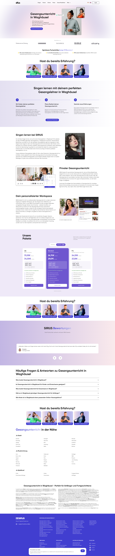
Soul (17, 454)
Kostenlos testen (34, 285)
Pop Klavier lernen (59, 533)
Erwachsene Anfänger (20, 475)
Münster (73, 438)
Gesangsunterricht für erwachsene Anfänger (46, 528)
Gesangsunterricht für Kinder (44, 532)
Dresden (73, 444)
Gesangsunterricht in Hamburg (45, 522)
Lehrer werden (42, 546)
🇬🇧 (90, 2)
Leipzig (17, 442)
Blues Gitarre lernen (76, 532)
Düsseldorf (18, 446)
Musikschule (41, 542)
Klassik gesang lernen (43, 534)
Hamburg (46, 444)
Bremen (73, 446)
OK (82, 550)
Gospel (45, 461)
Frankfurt (74, 442)
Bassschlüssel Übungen (77, 545)
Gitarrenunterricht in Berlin (78, 523)
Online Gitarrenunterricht (77, 524)
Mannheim (74, 440)
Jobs (40, 545)
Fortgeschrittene (75, 473)
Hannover (18, 444)
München (46, 440)
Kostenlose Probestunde (36, 28)
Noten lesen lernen (76, 544)
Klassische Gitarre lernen (77, 533)
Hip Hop (17, 461)
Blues (45, 463)
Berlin (45, 446)
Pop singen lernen (42, 533)
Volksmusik (46, 454)
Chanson (18, 465)
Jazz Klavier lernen (59, 532)
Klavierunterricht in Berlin (61, 522)
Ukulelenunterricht (92, 523)
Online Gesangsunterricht (44, 524)
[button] (69, 3)
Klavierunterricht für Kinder (61, 529)
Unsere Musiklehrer (61, 2)
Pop (44, 458)
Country (73, 463)
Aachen (17, 438)
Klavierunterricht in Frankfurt (61, 523)
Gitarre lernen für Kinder (77, 529)
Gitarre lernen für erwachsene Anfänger (78, 528)
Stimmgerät (58, 542)
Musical (73, 458)
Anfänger (74, 475)
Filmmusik (18, 463)
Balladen (46, 465)
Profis (17, 473)
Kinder (45, 473)
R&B (73, 456)
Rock (45, 456)
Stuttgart (46, 438)
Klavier (44, 2)
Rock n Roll (18, 456)
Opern (17, 458)
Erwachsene (46, 475)
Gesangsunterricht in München (45, 523)
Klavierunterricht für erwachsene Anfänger (62, 528)
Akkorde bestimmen (76, 542)
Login (95, 2)
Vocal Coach (91, 524)
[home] (19, 3)
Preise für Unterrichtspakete (61, 545)
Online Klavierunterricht (60, 524)
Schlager (74, 454)
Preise (54, 2)
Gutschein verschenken (60, 546)
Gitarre (49, 2)
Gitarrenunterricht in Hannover (78, 522)
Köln (45, 442)
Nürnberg (18, 440)
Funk (73, 461)
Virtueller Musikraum (43, 544)
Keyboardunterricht (93, 522)
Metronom (58, 544)
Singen (39, 2)
